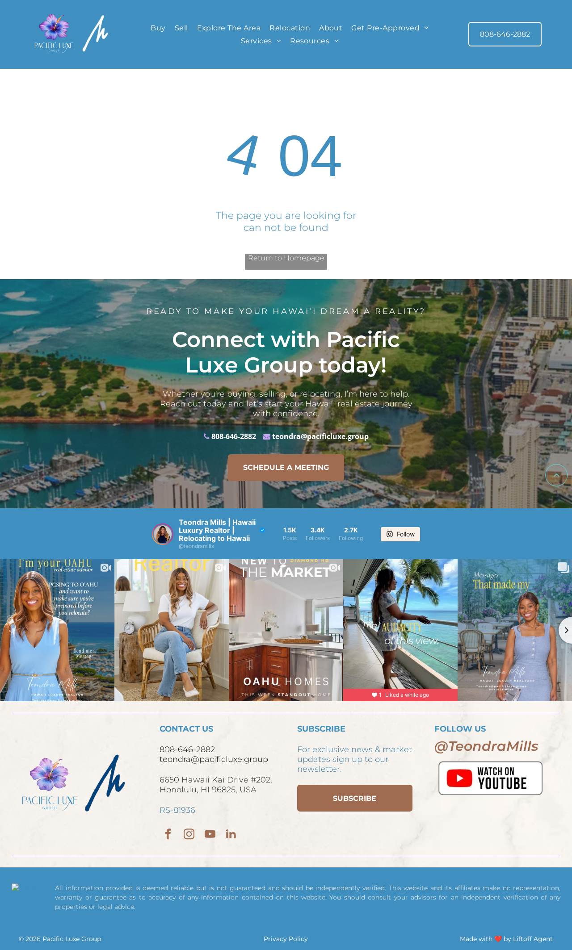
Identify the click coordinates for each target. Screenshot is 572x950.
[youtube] (210, 835)
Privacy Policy (286, 939)
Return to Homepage (286, 258)
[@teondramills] (163, 534)
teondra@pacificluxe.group (320, 436)
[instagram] (189, 835)
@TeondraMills (486, 746)
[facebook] (168, 835)
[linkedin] (231, 835)
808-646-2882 (233, 436)
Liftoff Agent (533, 939)
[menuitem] (158, 27)
